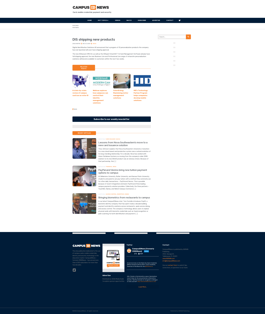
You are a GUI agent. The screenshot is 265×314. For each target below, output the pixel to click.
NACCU (129, 20)
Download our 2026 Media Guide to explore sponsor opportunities (113, 280)
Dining (127, 194)
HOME (89, 20)
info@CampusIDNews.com (171, 261)
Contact (169, 20)
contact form (172, 265)
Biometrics (120, 194)
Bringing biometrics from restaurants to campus (124, 197)
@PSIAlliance (149, 266)
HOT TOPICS (102, 20)
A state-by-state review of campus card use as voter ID (80, 93)
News (94, 43)
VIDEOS (117, 20)
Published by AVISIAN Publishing (179, 311)
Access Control (111, 194)
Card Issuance (110, 139)
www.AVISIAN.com (169, 258)
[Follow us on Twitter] (180, 20)
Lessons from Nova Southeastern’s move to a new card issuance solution (123, 143)
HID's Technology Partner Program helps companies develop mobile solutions (141, 95)
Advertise (156, 20)
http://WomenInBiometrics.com (146, 281)
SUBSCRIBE (142, 20)
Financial (109, 166)
